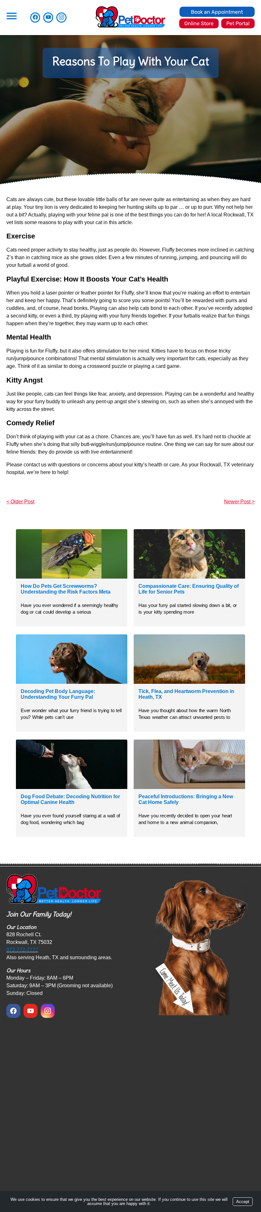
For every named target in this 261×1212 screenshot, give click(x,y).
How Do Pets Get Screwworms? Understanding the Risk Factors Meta (65, 589)
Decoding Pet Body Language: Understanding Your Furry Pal (58, 694)
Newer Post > (239, 501)
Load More (130, 854)
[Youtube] (48, 17)
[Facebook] (35, 17)
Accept (242, 1201)
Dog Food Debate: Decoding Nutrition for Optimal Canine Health (70, 799)
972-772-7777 (22, 950)
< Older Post (20, 501)
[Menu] (11, 16)
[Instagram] (61, 17)
